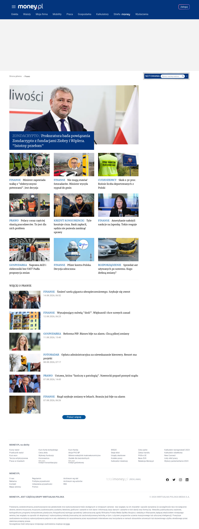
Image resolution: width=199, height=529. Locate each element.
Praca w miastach (17, 461)
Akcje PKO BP (74, 453)
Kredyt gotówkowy (76, 463)
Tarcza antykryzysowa (18, 458)
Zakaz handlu (144, 453)
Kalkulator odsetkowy (173, 453)
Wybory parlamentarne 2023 (176, 461)
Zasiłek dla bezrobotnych (78, 458)
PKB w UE (142, 455)
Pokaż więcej (74, 417)
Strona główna (15, 76)
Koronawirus (44, 458)
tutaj (68, 524)
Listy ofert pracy (171, 458)
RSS (65, 484)
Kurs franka (73, 450)
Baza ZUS (142, 458)
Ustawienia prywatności (42, 484)
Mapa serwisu (15, 487)
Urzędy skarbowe (118, 455)
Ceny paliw (142, 450)
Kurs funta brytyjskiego (48, 450)
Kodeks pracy (116, 458)
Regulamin (36, 478)
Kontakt (12, 484)
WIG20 (114, 450)
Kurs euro (13, 455)
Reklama (13, 481)
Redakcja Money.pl (146, 461)
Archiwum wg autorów (72, 481)
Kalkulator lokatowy (119, 461)
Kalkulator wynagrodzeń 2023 (177, 450)
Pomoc (35, 487)
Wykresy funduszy (46, 455)
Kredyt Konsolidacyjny (48, 463)
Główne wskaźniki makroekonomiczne (84, 455)
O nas (11, 478)
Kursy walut (14, 450)
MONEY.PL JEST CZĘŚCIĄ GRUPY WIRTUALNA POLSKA (36, 497)
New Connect (170, 455)
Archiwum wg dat (70, 478)
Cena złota (43, 453)
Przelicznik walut (16, 453)
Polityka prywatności (41, 481)
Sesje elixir (115, 453)
